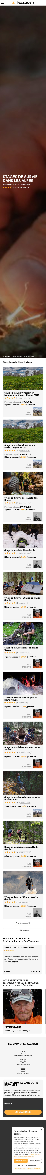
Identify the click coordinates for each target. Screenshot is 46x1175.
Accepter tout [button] (20, 1161)
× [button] (41, 1129)
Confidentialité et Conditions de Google (27, 1168)
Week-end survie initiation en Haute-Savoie (22, 599)
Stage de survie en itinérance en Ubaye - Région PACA (20, 446)
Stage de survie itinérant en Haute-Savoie (21, 848)
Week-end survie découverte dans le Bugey (22, 499)
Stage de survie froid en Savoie (19, 550)
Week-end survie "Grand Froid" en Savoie (21, 898)
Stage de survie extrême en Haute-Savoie (21, 649)
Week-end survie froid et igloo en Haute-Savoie (20, 698)
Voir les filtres (24, 930)
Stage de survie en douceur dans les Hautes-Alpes (22, 798)
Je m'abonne (23, 1112)
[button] (28, 1165)
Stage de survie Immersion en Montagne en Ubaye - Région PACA (21, 394)
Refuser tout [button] (35, 1161)
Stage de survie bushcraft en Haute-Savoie (22, 748)
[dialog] (28, 1150)
